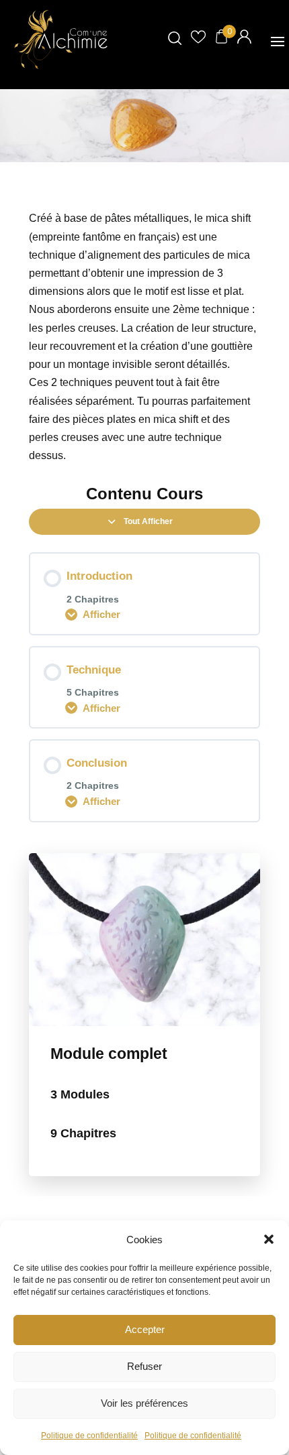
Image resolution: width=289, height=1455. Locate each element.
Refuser (144, 1366)
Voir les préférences (144, 1403)
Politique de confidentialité (89, 1435)
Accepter (145, 1329)
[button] (269, 1239)
